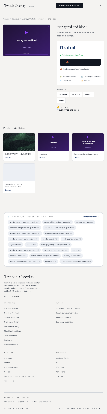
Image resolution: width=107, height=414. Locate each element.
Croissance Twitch (11, 322)
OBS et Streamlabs (11, 317)
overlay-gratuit (50, 239)
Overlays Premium (11, 313)
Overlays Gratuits (29, 19)
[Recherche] (51, 5)
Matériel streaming (11, 326)
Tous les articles (10, 336)
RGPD (58, 363)
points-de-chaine (18, 256)
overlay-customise (72, 256)
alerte (76, 250)
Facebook (76, 94)
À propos (8, 358)
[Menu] (100, 5)
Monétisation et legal (12, 331)
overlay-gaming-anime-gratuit (58, 233)
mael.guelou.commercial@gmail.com (19, 376)
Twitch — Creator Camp (41, 402)
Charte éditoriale (11, 367)
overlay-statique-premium (55, 250)
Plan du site (60, 372)
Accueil (6, 19)
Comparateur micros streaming (68, 308)
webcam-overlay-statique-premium (25, 261)
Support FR (67, 81)
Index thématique (11, 345)
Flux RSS (59, 376)
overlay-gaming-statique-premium (25, 233)
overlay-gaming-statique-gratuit (24, 222)
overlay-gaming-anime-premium (55, 244)
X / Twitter (63, 94)
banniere (31, 244)
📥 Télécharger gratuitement (80, 62)
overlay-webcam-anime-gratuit (23, 239)
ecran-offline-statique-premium (45, 256)
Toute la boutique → (91, 217)
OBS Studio (9, 402)
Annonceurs (9, 381)
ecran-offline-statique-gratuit (57, 222)
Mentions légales (62, 358)
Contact (7, 372)
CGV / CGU (60, 367)
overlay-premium (84, 222)
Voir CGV (87, 81)
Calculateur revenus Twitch (67, 313)
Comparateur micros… (69, 6)
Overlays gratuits (11, 308)
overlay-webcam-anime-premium (24, 250)
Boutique (15, 19)
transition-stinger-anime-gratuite (24, 228)
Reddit (61, 100)
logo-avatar (15, 244)
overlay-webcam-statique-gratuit (59, 228)
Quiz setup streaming (64, 322)
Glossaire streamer (63, 317)
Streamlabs (23, 402)
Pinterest (88, 94)
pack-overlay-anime (72, 239)
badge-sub (50, 261)
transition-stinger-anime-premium (76, 261)
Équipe (7, 363)
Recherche (8, 340)
